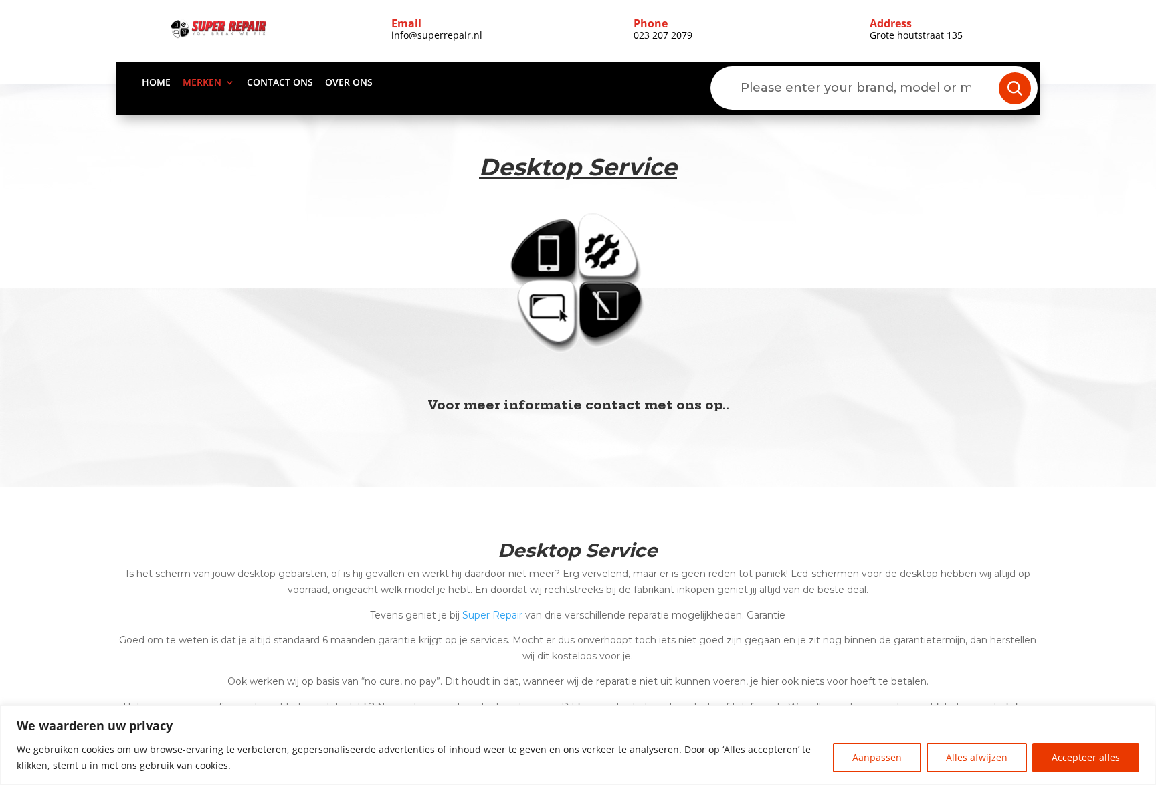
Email (406, 23)
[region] (578, 745)
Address (891, 23)
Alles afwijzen (976, 757)
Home (156, 83)
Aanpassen (877, 757)
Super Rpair (492, 615)
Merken (202, 83)
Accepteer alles (1086, 757)
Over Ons (349, 83)
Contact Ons (280, 83)
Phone (651, 23)
